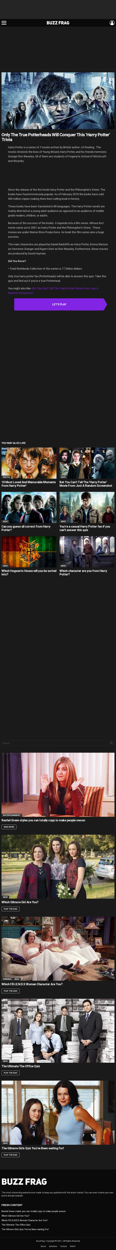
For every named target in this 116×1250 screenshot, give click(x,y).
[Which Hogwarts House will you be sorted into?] (29, 551)
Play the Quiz (10, 909)
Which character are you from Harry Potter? (83, 572)
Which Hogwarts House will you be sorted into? (29, 572)
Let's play (59, 304)
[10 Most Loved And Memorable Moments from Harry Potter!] (29, 463)
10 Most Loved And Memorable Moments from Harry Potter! (29, 483)
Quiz (63, 477)
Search (111, 743)
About (43, 1246)
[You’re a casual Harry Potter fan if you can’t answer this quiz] (87, 507)
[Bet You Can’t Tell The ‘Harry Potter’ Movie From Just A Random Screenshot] (87, 463)
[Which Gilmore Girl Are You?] (58, 867)
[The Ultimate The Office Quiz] (58, 1031)
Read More (9, 827)
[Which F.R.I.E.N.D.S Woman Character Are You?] (58, 949)
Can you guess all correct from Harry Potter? (26, 528)
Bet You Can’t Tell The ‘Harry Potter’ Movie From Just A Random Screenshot (86, 483)
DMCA (72, 1246)
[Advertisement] (58, 10)
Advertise (53, 1246)
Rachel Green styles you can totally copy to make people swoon (43, 820)
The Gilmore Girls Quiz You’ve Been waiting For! (33, 1148)
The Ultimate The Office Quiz (21, 1066)
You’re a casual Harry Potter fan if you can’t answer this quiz (85, 528)
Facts (6, 477)
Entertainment (12, 815)
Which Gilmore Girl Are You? (20, 902)
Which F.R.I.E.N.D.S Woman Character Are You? (32, 984)
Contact (63, 1246)
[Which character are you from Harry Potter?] (87, 551)
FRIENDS (7, 979)
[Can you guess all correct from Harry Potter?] (29, 507)
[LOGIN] (112, 23)
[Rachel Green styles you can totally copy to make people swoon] (58, 785)
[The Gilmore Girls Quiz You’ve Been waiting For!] (58, 1113)
